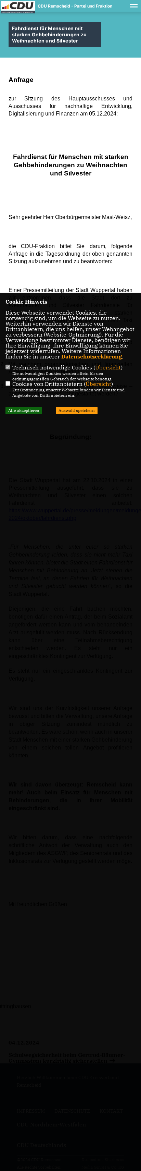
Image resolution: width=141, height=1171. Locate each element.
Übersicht (108, 367)
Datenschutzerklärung (91, 356)
